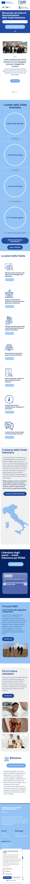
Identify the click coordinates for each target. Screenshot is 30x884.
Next (25, 584)
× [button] (20, 850)
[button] (12, 92)
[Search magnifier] (26, 22)
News (15, 57)
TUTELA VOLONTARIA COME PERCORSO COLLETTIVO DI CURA (14, 583)
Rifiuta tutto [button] (17, 877)
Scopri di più (9, 280)
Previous (4, 584)
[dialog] (11, 866)
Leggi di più (15, 81)
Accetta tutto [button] (7, 877)
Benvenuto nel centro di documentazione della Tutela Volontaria (14, 15)
